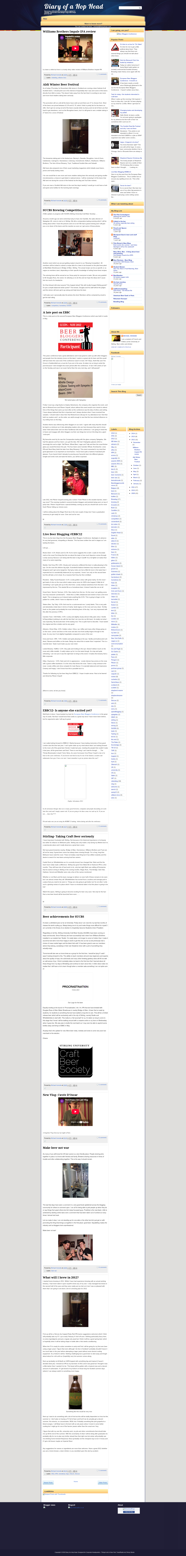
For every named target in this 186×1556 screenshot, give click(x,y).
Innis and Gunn (116, 591)
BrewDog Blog (118, 302)
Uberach (114, 764)
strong (113, 725)
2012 (52, 1474)
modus (113, 627)
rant (112, 671)
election (113, 544)
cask (112, 513)
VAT (112, 778)
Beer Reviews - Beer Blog (122, 260)
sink (112, 703)
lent (112, 610)
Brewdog (114, 499)
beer (112, 472)
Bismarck (114, 494)
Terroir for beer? (125, 185)
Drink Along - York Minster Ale (122, 290)
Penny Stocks (130, 1552)
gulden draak (115, 574)
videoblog (54, 77)
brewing (114, 502)
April (135, 474)
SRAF (113, 717)
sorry (113, 709)
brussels (114, 505)
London (113, 619)
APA (56, 1474)
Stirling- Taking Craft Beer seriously (68, 836)
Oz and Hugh (115, 649)
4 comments (103, 1267)
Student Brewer (119, 267)
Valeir (113, 775)
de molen (114, 524)
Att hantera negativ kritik (121, 277)
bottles (113, 496)
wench (113, 789)
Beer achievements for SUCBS (63, 916)
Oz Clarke (114, 651)
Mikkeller (114, 624)
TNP (112, 750)
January (136, 483)
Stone (113, 723)
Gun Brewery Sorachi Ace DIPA (123, 255)
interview (114, 594)
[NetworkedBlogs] (129, 1509)
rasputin (114, 674)
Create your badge (116, 384)
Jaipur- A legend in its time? (129, 142)
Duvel (113, 535)
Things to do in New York (108, 1552)
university (114, 770)
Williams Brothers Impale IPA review (69, 31)
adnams (114, 444)
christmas (114, 516)
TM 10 (113, 748)
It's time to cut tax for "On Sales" (131, 44)
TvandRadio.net (121, 1552)
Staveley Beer (117, 284)
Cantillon (114, 510)
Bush (113, 507)
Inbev (113, 585)
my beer (114, 632)
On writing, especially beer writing (123, 223)
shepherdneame (116, 695)
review (113, 676)
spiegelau (114, 714)
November (136, 442)
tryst (112, 761)
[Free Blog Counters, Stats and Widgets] (44, 1508)
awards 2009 (115, 461)
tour (112, 753)
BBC (112, 466)
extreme (114, 549)
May (135, 471)
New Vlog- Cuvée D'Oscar (60, 1095)
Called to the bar (119, 221)
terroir (113, 736)
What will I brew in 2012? (61, 1277)
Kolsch (72, 1474)
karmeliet (114, 599)
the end (113, 739)
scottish (113, 687)
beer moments (116, 475)
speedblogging (116, 711)
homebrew (62, 305)
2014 (133, 433)
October (136, 465)
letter (113, 613)
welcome (114, 787)
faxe (112, 552)
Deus (113, 530)
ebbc (113, 538)
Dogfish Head (115, 532)
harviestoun (115, 577)
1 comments (103, 74)
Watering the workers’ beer (121, 216)
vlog (112, 784)
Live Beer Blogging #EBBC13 (121, 172)
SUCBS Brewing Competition (63, 210)
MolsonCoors (115, 630)
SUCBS (69, 305)
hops (67, 1474)
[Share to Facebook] (74, 75)
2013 (133, 436)
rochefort (114, 679)
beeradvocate (116, 480)
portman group (116, 668)
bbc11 (113, 469)
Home (45, 19)
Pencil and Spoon (119, 228)
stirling (113, 720)
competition (55, 305)
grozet (113, 569)
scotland (114, 685)
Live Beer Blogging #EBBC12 (62, 534)
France (113, 555)
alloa (112, 450)
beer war (54, 1271)
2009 (133, 493)
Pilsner (113, 663)
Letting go (116, 238)
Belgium (114, 488)
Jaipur (113, 596)
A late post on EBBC (56, 312)
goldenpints (115, 563)
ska (112, 706)
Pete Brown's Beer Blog (122, 243)
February (136, 480)
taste (113, 731)
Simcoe (77, 1474)
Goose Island (115, 566)
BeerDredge (117, 230)
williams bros (62, 77)
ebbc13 (113, 541)
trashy (113, 759)
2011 (112, 436)
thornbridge (115, 745)
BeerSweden (118, 275)
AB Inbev (114, 441)
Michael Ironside (56, 75)
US (112, 773)
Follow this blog (129, 1512)
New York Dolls (116, 638)
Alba (112, 447)
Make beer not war (56, 1147)
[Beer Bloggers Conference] (127, 34)
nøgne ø (114, 641)
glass (113, 560)
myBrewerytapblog (120, 289)
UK (112, 767)
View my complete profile (121, 347)
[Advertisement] (122, 410)
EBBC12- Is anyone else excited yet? (67, 710)
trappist (113, 756)
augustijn (114, 458)
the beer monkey (119, 282)
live (112, 616)
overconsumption (117, 644)
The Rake (114, 742)
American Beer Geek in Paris (123, 295)
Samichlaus (115, 682)
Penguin (114, 660)
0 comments (103, 200)
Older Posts (103, 1482)
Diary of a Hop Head (73, 6)
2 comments (103, 826)
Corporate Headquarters (93, 1552)
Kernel (113, 602)
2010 (113, 433)
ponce (113, 665)
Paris (113, 657)
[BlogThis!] (70, 75)
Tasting (113, 734)
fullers (113, 557)
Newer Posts (48, 1482)
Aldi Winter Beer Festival (61, 84)
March (135, 477)
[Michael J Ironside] (117, 382)
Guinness (114, 571)
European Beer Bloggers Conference (86, 714)
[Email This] (68, 75)
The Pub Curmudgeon (121, 215)
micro (113, 621)
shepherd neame (117, 690)
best (112, 491)
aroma (113, 455)
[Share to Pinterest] (76, 75)
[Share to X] (72, 75)
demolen (114, 527)
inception (114, 588)
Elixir (112, 546)
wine (112, 798)
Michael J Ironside (116, 356)
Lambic (113, 607)
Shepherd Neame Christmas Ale (131, 158)
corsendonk (115, 521)
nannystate (115, 635)
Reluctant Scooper (120, 299)
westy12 (114, 792)
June (135, 468)
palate (113, 654)
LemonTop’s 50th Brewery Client (123, 262)
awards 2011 (115, 464)
